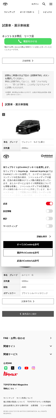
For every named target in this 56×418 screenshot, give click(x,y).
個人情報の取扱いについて (14, 402)
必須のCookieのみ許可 (28, 260)
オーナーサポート (27, 12)
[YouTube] (26, 368)
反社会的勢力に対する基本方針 (16, 405)
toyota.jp (23, 171)
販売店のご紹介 (30, 314)
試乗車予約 (27, 301)
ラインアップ (9, 12)
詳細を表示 (42, 236)
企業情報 (34, 405)
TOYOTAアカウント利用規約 (39, 402)
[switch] (49, 211)
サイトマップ (8, 398)
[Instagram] (33, 368)
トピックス (47, 12)
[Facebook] (19, 368)
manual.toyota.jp (39, 171)
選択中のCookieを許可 (28, 252)
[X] (12, 368)
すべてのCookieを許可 (28, 244)
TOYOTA (5, 4)
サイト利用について (25, 398)
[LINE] (5, 368)
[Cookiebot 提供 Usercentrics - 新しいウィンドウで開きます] (40, 156)
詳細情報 (27, 61)
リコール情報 (45, 405)
